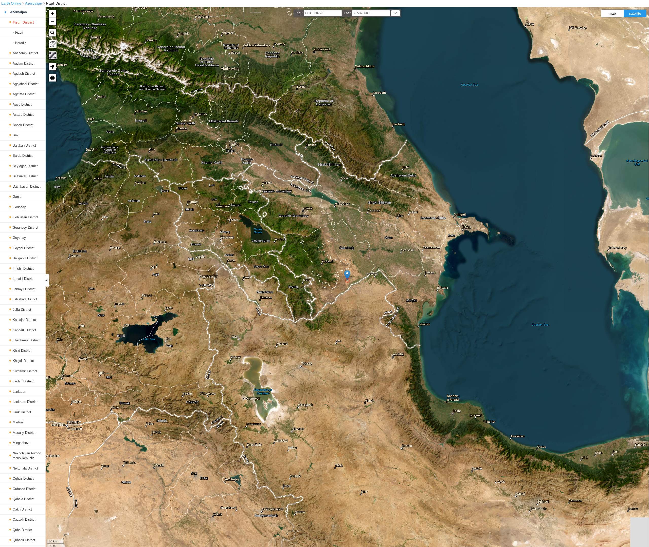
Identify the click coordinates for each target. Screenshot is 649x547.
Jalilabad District (25, 299)
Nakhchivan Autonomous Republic (27, 455)
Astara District (23, 114)
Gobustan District (25, 217)
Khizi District (22, 351)
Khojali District (23, 361)
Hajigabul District (25, 258)
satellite (635, 13)
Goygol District (23, 248)
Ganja (17, 197)
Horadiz (20, 43)
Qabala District (23, 499)
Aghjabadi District (26, 84)
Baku (16, 135)
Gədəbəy (19, 207)
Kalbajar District (24, 320)
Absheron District (25, 53)
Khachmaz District (26, 340)
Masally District (24, 433)
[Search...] (52, 32)
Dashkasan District (27, 186)
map (612, 13)
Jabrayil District (24, 289)
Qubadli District (24, 540)
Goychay (19, 238)
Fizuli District (23, 22)
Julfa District (22, 309)
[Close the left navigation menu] (47, 280)
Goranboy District (25, 227)
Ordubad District (25, 489)
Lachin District (23, 381)
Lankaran (19, 392)
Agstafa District (24, 94)
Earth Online (11, 3)
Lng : (299, 13)
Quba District (22, 530)
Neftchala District (25, 468)
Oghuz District (23, 478)
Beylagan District (25, 166)
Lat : (348, 13)
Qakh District (22, 509)
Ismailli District (23, 279)
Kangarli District (24, 330)
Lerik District (22, 412)
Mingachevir (21, 443)
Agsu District (22, 104)
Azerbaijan (33, 3)
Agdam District (23, 63)
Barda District (23, 156)
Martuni (18, 422)
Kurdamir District (25, 371)
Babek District (23, 125)
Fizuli (19, 32)
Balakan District (24, 145)
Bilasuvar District (25, 176)
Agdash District (24, 73)
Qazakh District (24, 519)
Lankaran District (25, 402)
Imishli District (23, 268)
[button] (347, 275)
